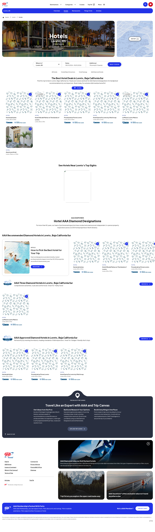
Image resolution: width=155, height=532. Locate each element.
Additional (93, 63)
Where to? (39, 63)
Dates (67, 63)
